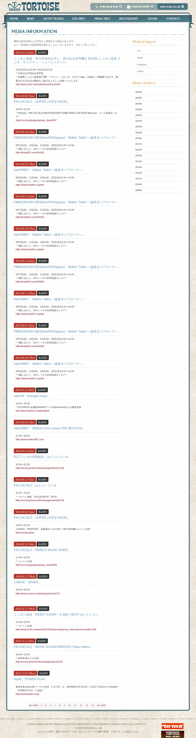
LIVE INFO (70, 724)
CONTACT (139, 724)
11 (75, 705)
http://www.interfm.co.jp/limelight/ (32, 410)
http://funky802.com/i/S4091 (30, 152)
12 (81, 705)
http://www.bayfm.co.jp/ (27, 694)
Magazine (142, 64)
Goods (153, 19)
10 (69, 705)
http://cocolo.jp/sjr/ (25, 532)
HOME (31, 724)
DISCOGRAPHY (101, 724)
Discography (128, 19)
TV (139, 50)
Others (141, 71)
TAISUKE (107, 7)
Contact (175, 19)
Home (12, 19)
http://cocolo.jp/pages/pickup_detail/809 (36, 565)
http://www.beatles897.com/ (30, 439)
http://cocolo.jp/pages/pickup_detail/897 (36, 120)
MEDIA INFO (84, 724)
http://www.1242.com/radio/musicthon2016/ (38, 84)
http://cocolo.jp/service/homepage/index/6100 (39, 661)
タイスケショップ (140, 7)
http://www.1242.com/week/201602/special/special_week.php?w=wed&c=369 (56, 629)
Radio (140, 57)
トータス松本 (32, 6)
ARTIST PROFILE (54, 724)
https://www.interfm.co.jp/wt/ (30, 185)
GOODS (115, 724)
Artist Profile (53, 19)
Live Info (78, 19)
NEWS (40, 724)
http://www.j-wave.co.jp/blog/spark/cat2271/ (38, 593)
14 (92, 705)
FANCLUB (127, 724)
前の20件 (33, 705)
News (30, 19)
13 (87, 705)
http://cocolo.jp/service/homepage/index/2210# (40, 468)
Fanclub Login (173, 7)
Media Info (102, 19)
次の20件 (101, 705)
